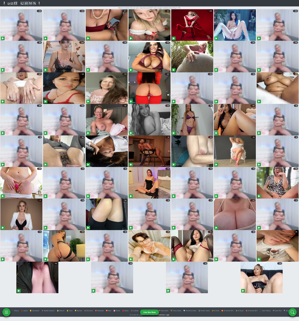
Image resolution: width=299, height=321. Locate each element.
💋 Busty (125, 311)
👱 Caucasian (34, 311)
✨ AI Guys (240, 311)
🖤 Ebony (15, 311)
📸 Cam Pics (277, 311)
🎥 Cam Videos (265, 311)
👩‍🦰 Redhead (99, 311)
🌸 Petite (116, 311)
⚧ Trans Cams (175, 311)
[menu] (6, 312)
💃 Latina (24, 311)
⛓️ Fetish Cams (204, 311)
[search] (292, 312)
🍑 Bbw (108, 311)
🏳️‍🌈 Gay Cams (163, 311)
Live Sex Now (149, 312)
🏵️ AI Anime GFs (227, 311)
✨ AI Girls (215, 311)
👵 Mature (60, 311)
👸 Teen (70, 311)
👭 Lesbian (135, 311)
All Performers (160, 315)
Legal (167, 315)
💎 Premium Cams (189, 311)
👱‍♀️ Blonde (78, 311)
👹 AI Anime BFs (252, 311)
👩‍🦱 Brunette (88, 311)
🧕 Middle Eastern (48, 311)
